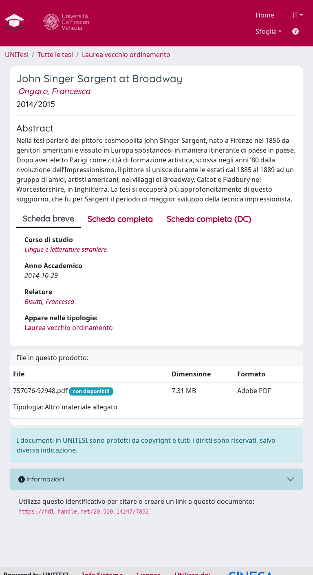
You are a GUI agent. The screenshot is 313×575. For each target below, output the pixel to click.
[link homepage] (17, 23)
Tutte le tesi (55, 54)
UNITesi (17, 54)
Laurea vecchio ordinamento (126, 54)
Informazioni (44, 479)
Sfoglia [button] (266, 31)
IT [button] (295, 15)
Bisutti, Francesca (49, 301)
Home (265, 15)
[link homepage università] (66, 23)
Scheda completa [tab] (120, 219)
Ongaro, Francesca (54, 91)
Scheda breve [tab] (48, 218)
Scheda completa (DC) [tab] (209, 219)
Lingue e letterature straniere (65, 249)
